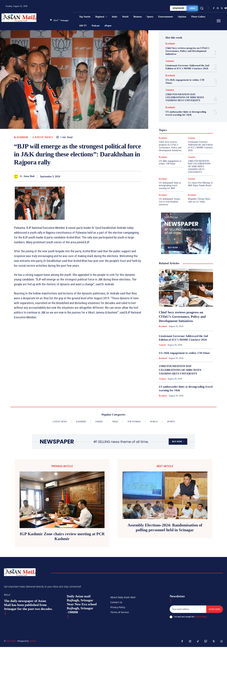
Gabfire (32, 641)
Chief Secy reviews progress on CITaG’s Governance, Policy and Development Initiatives (187, 51)
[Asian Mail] (17, 176)
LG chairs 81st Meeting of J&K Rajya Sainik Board (200, 184)
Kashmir (21, 137)
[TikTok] (198, 641)
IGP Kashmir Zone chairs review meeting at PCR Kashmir (62, 536)
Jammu (170, 61)
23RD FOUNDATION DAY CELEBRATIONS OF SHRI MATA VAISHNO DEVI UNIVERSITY (185, 97)
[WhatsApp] (138, 176)
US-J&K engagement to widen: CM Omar (170, 162)
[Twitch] (206, 641)
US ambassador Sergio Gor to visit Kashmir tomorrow (169, 202)
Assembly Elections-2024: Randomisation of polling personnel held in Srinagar (165, 527)
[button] (202, 8)
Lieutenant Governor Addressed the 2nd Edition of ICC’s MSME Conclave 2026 (187, 67)
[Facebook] (214, 8)
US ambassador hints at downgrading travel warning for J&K (186, 113)
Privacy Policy (200, 616)
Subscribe (215, 609)
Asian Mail (28, 176)
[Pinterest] (130, 176)
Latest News (43, 137)
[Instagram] (218, 8)
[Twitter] (222, 8)
